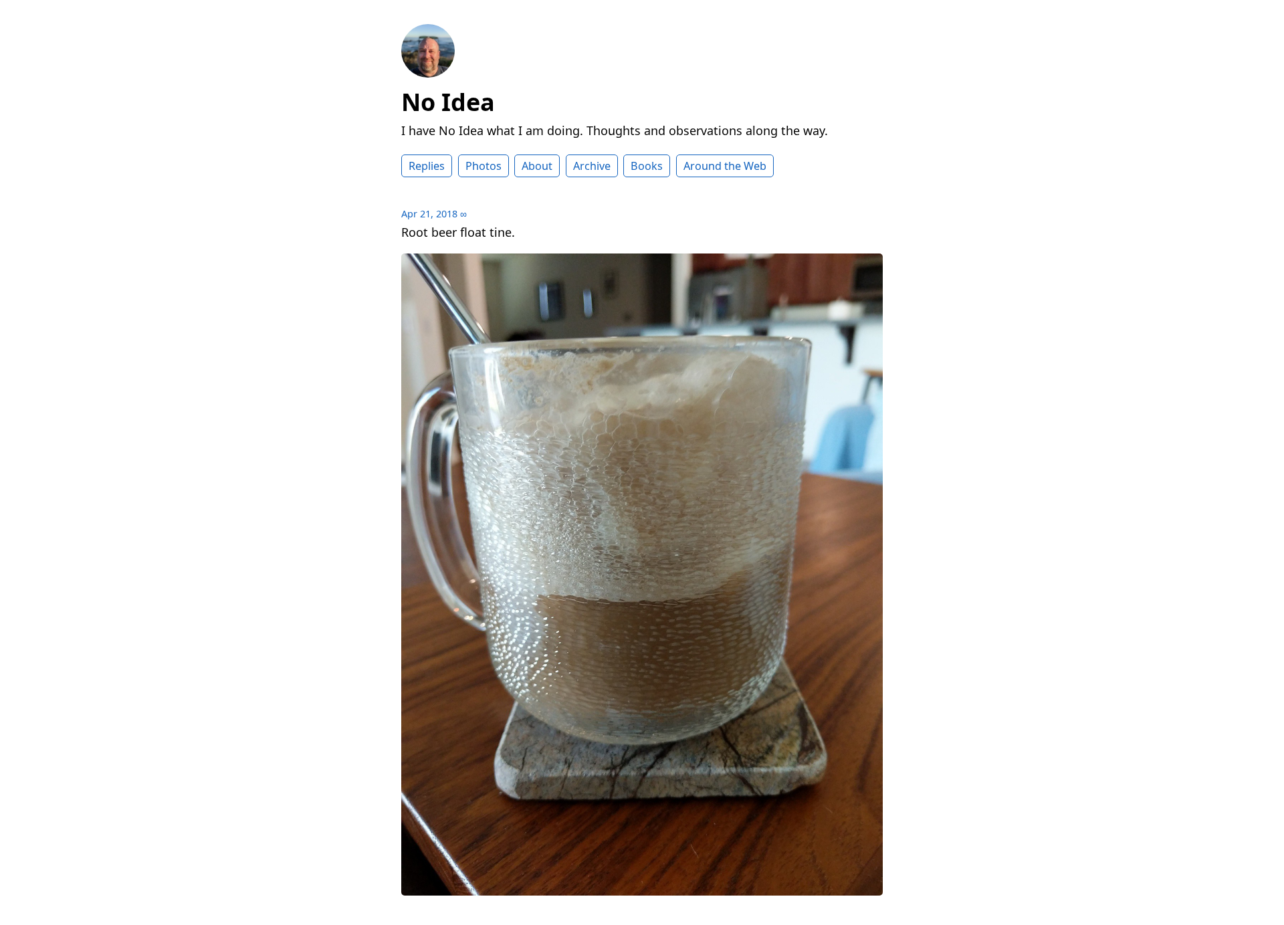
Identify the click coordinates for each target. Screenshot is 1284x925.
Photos (483, 166)
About (537, 166)
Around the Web (724, 166)
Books (647, 166)
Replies (427, 166)
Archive (592, 166)
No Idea (448, 102)
